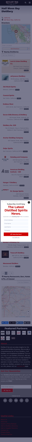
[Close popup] (29, 202)
